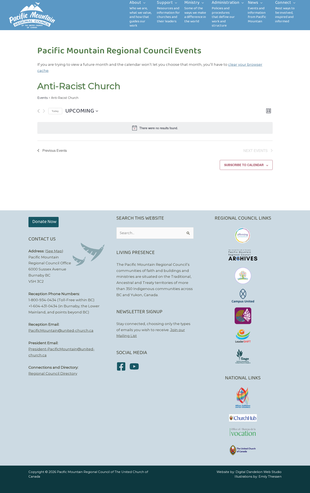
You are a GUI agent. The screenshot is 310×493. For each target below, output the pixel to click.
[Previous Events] (38, 111)
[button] (43, 222)
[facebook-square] (122, 366)
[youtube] (135, 366)
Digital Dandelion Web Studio (259, 472)
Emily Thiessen (270, 476)
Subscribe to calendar (244, 165)
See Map (54, 251)
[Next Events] (44, 111)
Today (55, 111)
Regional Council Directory (52, 373)
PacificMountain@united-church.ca (60, 330)
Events (42, 98)
